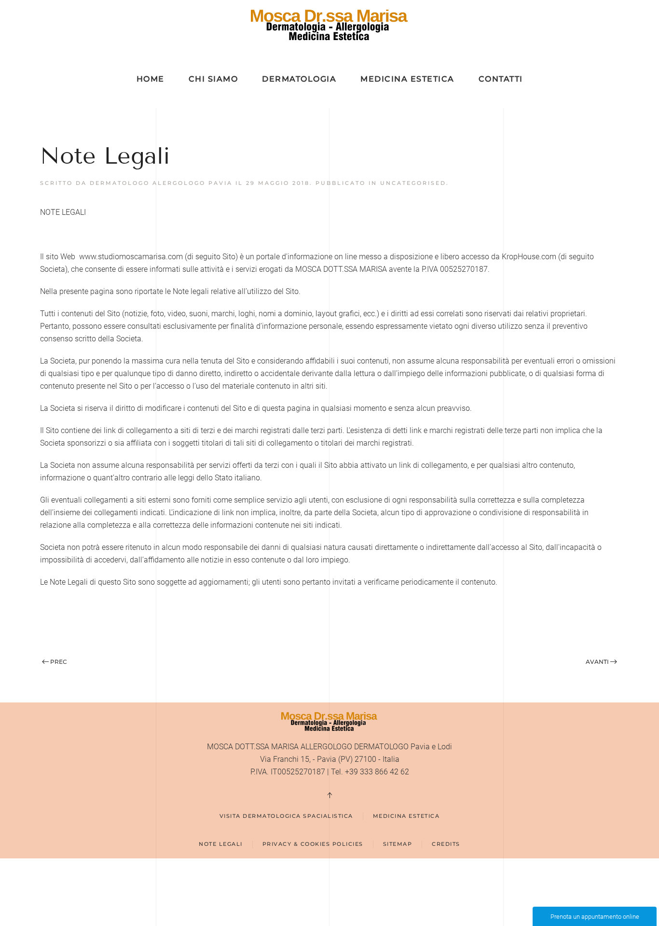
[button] (329, 795)
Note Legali (221, 844)
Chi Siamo (213, 79)
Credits (446, 844)
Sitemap (397, 844)
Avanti (597, 661)
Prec (58, 661)
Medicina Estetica (407, 79)
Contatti (501, 79)
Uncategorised (413, 183)
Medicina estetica (406, 816)
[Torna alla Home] (330, 25)
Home (151, 79)
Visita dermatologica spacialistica (286, 816)
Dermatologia (299, 79)
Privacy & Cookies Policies (312, 844)
